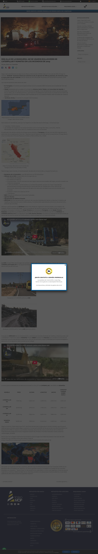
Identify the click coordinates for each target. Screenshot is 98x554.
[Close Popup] (65, 265)
